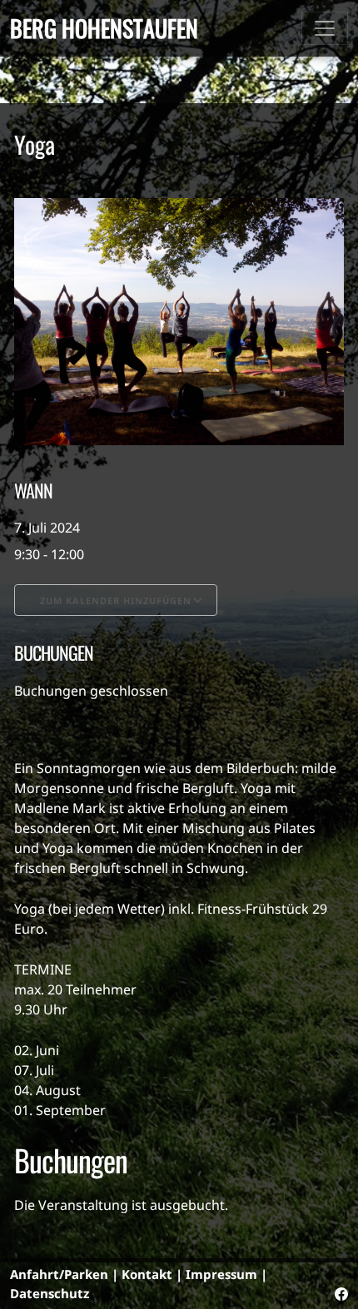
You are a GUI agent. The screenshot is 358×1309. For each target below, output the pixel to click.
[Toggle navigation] (324, 28)
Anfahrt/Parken (59, 1274)
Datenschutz (49, 1293)
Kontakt (147, 1274)
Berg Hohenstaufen (104, 28)
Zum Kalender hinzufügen (115, 600)
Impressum (221, 1274)
